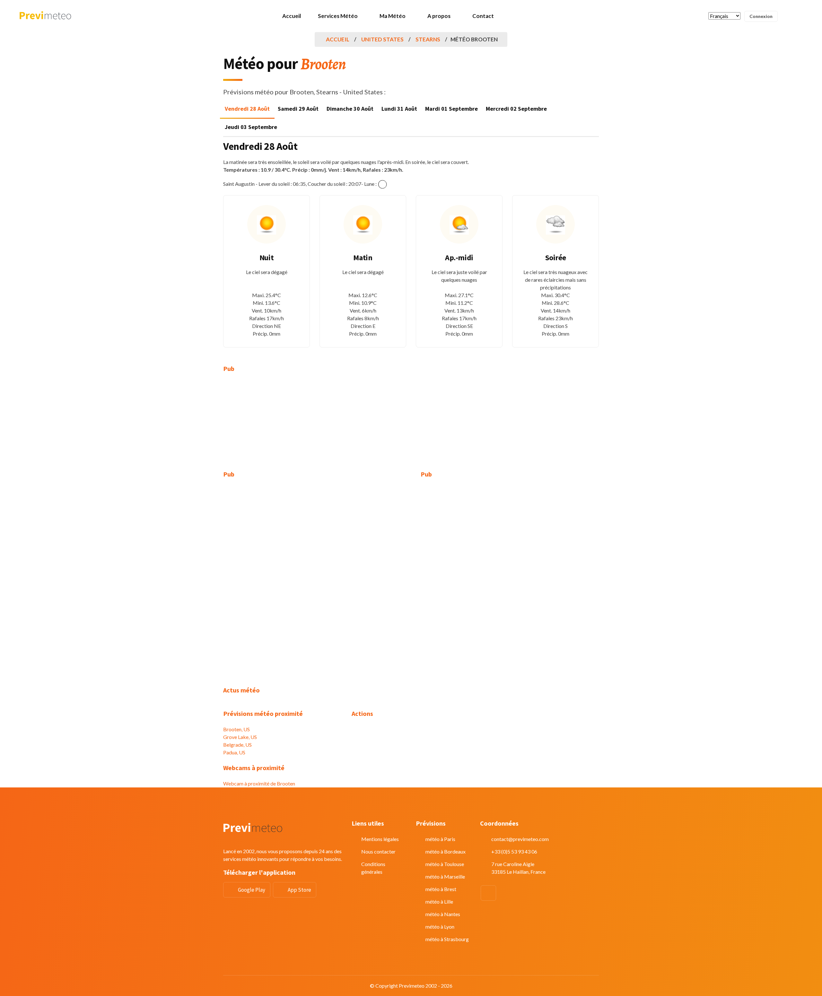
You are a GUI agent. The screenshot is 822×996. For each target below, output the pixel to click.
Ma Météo (393, 16)
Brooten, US (236, 729)
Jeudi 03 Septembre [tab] (251, 127)
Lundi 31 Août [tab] (399, 108)
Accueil (291, 16)
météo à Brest (440, 889)
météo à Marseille (445, 876)
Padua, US (234, 752)
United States (382, 39)
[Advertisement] (282, 425)
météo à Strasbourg (447, 939)
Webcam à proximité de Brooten (259, 783)
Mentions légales (380, 839)
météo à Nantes (442, 914)
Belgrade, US (237, 745)
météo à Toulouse (444, 864)
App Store (299, 889)
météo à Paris (440, 839)
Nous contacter (378, 851)
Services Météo (338, 16)
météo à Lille (439, 901)
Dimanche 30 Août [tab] (350, 108)
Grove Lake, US (240, 737)
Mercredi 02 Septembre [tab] (516, 108)
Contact (483, 16)
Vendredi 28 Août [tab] (247, 108)
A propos (438, 16)
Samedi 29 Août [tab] (298, 108)
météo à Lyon (439, 926)
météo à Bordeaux (445, 851)
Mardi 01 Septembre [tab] (451, 108)
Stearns (427, 39)
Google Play (251, 889)
